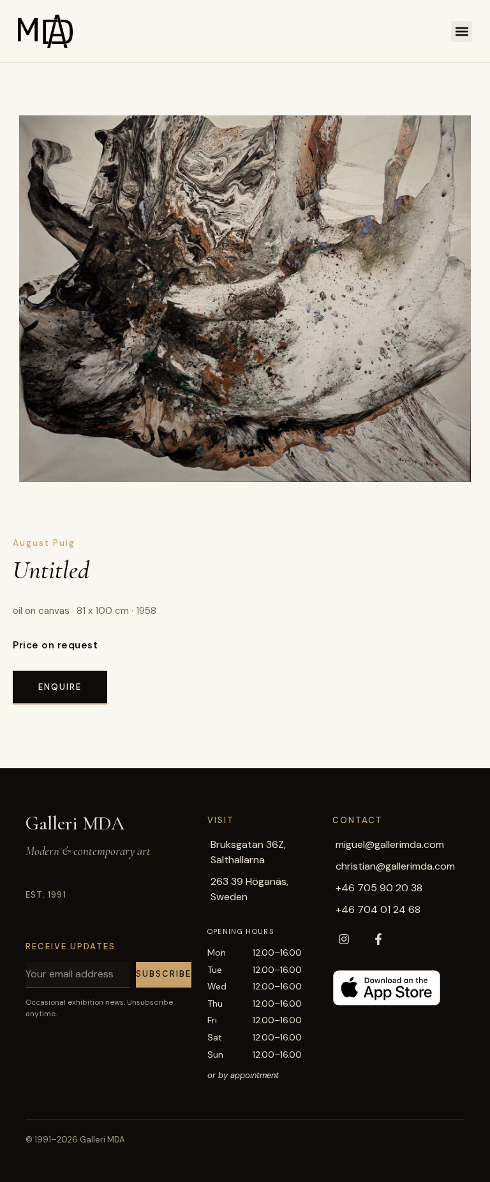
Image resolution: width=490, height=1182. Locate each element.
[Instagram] (343, 939)
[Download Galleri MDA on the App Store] (386, 988)
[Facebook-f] (378, 939)
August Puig (44, 542)
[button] (461, 31)
